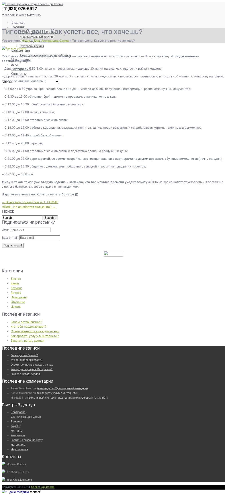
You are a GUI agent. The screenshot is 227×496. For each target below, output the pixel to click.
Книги (15, 283)
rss (38, 15)
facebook (8, 15)
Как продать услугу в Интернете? (35, 336)
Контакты (17, 430)
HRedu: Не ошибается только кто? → (29, 207)
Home (26, 40)
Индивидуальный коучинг (37, 36)
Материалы (18, 444)
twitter (31, 15)
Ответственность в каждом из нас (35, 331)
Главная (18, 23)
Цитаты (16, 306)
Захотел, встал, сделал (27, 340)
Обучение (18, 302)
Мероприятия (19, 449)
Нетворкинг (19, 297)
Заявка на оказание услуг (27, 440)
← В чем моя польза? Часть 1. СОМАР (30, 202)
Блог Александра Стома (51, 40)
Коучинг (17, 27)
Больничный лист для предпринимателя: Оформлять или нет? (68, 397)
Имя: (5, 230)
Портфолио (18, 412)
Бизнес (16, 278)
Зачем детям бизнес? (26, 322)
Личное (16, 292)
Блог (15, 65)
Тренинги (16, 421)
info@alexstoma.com (19, 479)
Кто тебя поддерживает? (29, 326)
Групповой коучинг (32, 46)
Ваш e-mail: (10, 237)
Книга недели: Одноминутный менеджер (62, 388)
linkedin (21, 15)
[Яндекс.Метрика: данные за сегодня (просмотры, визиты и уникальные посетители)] (15, 492)
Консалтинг (18, 435)
